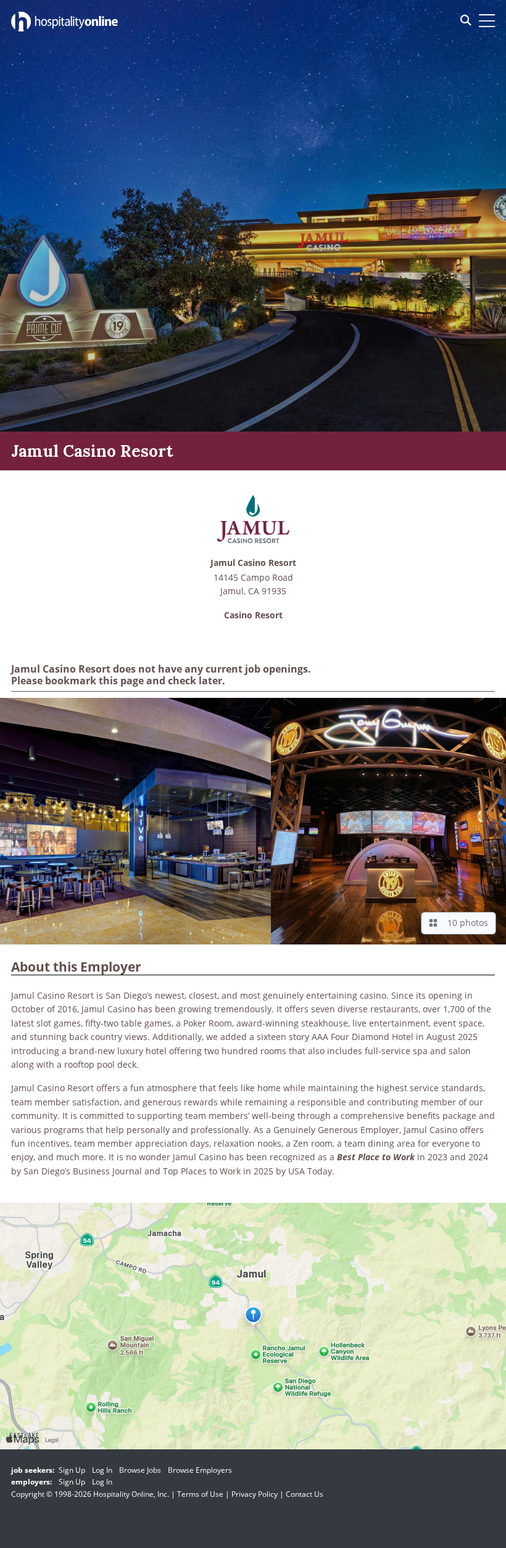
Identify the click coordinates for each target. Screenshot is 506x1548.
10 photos (465, 922)
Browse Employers (200, 1470)
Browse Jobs (140, 1470)
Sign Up (72, 1470)
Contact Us (304, 1494)
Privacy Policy (254, 1494)
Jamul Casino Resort (253, 563)
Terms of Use (200, 1494)
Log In (102, 1470)
